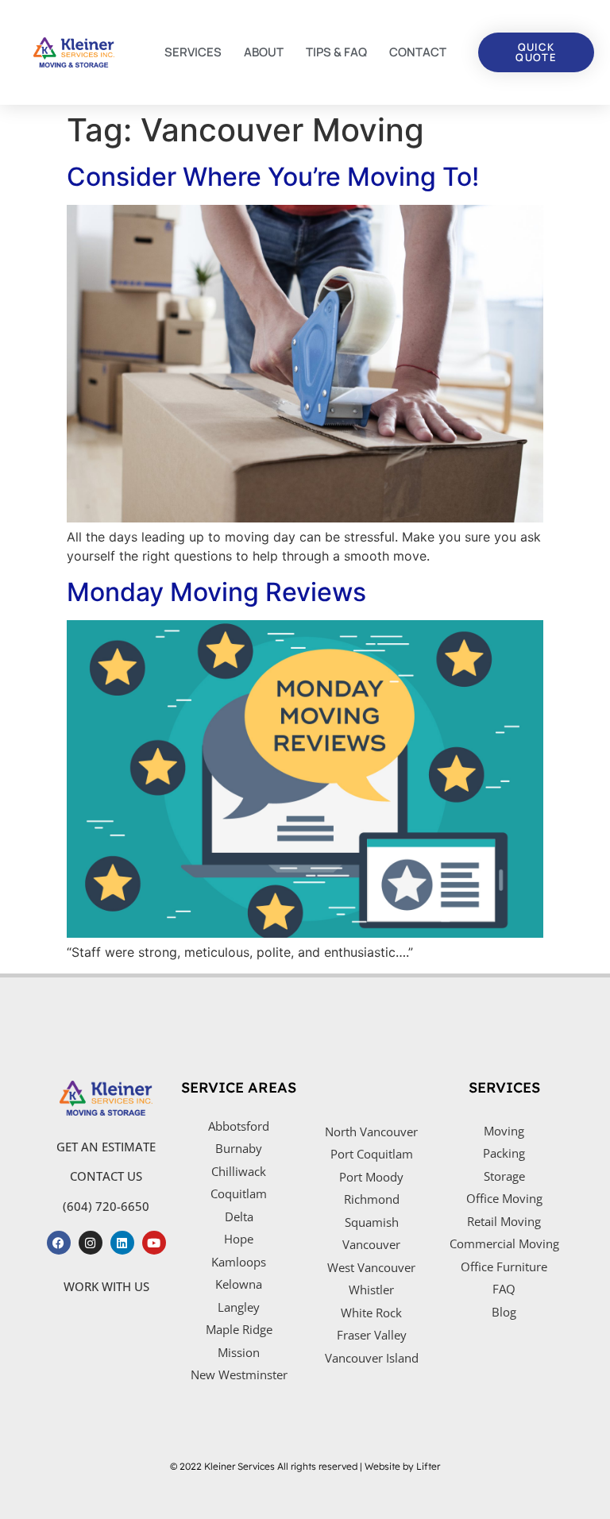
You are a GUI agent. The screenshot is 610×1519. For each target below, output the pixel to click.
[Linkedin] (122, 1243)
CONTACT (417, 52)
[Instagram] (90, 1243)
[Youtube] (154, 1243)
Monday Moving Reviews (216, 591)
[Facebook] (59, 1243)
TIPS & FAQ (336, 52)
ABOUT (264, 52)
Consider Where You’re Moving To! (273, 176)
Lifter (428, 1466)
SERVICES (193, 52)
